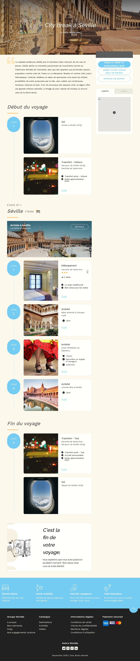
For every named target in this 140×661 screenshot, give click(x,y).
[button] (55, 281)
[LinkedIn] (76, 648)
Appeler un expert (114, 79)
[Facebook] (72, 648)
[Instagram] (68, 648)
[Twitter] (64, 648)
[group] (41, 281)
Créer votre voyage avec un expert (114, 71)
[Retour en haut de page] (133, 608)
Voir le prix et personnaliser (114, 64)
